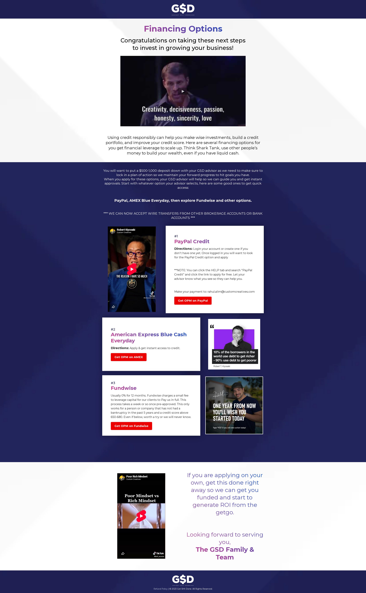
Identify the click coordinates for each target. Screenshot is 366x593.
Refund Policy (161, 589)
